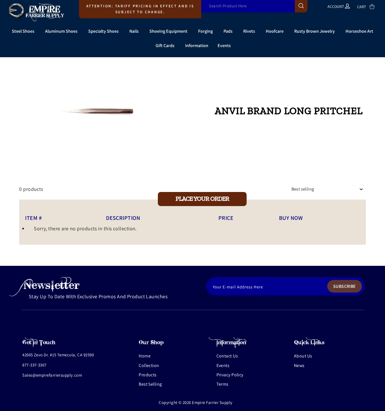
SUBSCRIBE (344, 286)
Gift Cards (165, 45)
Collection (149, 365)
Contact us (227, 356)
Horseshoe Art (359, 31)
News (299, 365)
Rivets (249, 31)
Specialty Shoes (103, 31)
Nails (134, 31)
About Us (303, 356)
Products (148, 375)
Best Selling (150, 384)
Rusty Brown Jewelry (314, 31)
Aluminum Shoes (61, 31)
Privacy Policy (230, 375)
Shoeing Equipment (168, 31)
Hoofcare (275, 31)
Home (145, 356)
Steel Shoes (23, 31)
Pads (228, 31)
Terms (222, 384)
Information (196, 45)
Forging (205, 31)
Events (224, 45)
